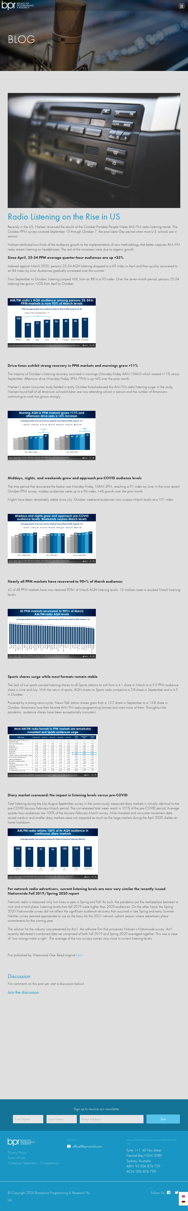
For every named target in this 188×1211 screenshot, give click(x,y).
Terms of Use (17, 1157)
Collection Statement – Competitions (33, 1163)
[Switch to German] (183, 1201)
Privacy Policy (17, 1152)
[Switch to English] (183, 1196)
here (79, 955)
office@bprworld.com (87, 1146)
